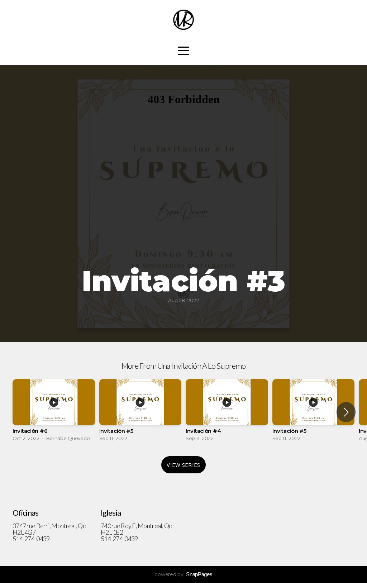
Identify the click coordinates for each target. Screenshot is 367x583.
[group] (54, 412)
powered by (183, 574)
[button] (346, 412)
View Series (183, 464)
